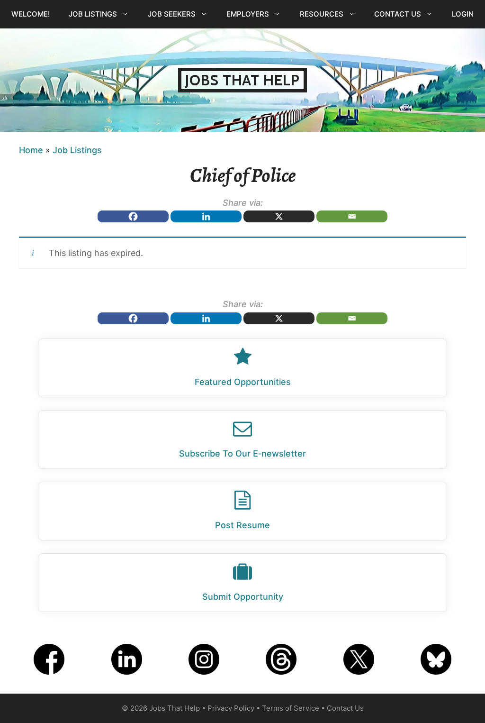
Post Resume (242, 525)
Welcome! (30, 13)
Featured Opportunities (243, 382)
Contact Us (397, 13)
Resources (321, 13)
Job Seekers (172, 13)
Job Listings (93, 13)
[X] (278, 216)
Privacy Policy (230, 708)
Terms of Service (290, 708)
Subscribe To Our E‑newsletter (242, 453)
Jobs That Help (242, 80)
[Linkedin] (206, 216)
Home (31, 150)
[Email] (351, 216)
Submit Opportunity (242, 597)
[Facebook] (133, 216)
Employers (247, 13)
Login (463, 13)
